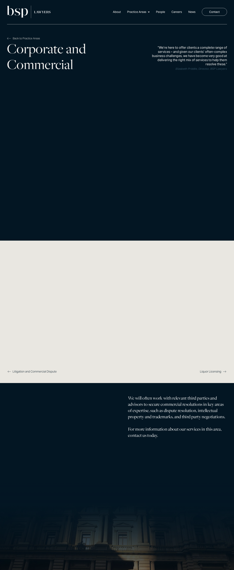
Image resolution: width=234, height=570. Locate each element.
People (160, 12)
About (117, 12)
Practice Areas (136, 12)
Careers (176, 12)
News (191, 12)
